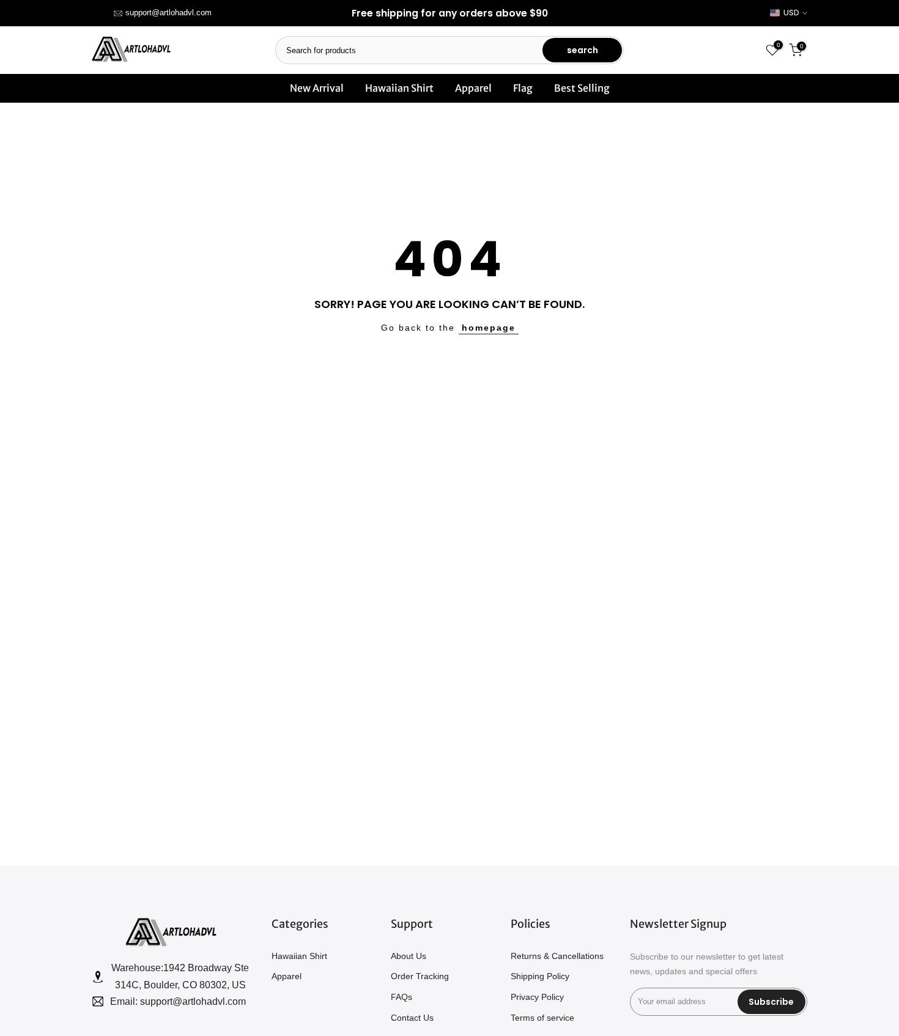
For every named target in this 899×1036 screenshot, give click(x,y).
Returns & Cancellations (557, 956)
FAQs (401, 997)
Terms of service (542, 1018)
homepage (489, 327)
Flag (523, 88)
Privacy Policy (537, 997)
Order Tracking (420, 976)
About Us (408, 956)
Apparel (473, 88)
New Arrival (317, 88)
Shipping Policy (540, 976)
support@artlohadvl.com (168, 12)
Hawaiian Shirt (399, 88)
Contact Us (412, 1018)
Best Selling (582, 88)
